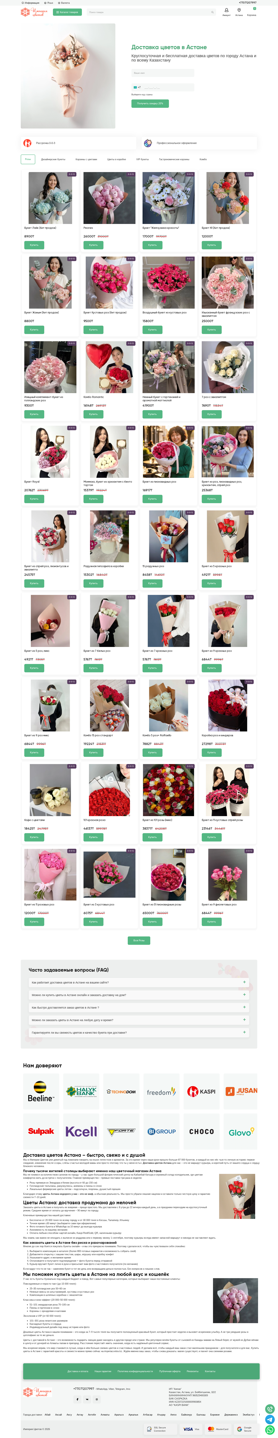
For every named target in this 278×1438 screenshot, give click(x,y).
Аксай (58, 1414)
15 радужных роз (153, 566)
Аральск (119, 1414)
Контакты (210, 1371)
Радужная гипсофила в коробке (103, 566)
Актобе (92, 1414)
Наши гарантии (103, 1371)
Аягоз (173, 1414)
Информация (32, 2)
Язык (50, 2)
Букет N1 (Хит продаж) (216, 228)
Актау (80, 1414)
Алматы (105, 1414)
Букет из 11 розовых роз (39, 904)
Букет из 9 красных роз (217, 651)
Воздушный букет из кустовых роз (164, 312)
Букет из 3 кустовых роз (98, 904)
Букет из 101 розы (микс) (157, 820)
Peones (88, 228)
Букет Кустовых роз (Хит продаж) (104, 312)
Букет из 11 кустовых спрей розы (222, 820)
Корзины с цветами (86, 159)
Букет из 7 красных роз (157, 651)
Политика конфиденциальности (135, 1371)
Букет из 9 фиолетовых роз (219, 904)
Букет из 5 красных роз (217, 566)
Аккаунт (226, 15)
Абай (47, 1414)
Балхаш (201, 1414)
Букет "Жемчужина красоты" (161, 228)
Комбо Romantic (93, 397)
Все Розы (139, 940)
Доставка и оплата (78, 1371)
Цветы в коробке (116, 159)
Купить (34, 245)
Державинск (231, 1414)
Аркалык (133, 1414)
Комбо (203, 159)
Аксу (69, 1414)
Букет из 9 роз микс (36, 735)
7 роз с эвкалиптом (214, 397)
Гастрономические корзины (174, 159)
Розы (28, 159)
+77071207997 (247, 2)
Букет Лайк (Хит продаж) (40, 228)
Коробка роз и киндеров (217, 735)
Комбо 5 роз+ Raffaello (157, 735)
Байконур (186, 1414)
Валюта (65, 2)
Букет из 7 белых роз (96, 651)
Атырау (161, 1414)
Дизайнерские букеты (53, 159)
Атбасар (147, 1414)
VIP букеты (142, 159)
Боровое (215, 1414)
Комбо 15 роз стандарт (98, 735)
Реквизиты (193, 1371)
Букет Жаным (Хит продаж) (41, 312)
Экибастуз (248, 1414)
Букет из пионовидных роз (159, 482)
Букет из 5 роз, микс (36, 651)
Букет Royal (31, 482)
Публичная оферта (169, 1371)
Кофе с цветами (34, 820)
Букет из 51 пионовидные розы (162, 904)
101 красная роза (94, 820)
